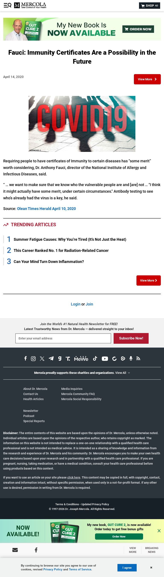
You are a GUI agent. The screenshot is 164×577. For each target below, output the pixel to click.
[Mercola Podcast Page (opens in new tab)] (131, 359)
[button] (147, 79)
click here (73, 477)
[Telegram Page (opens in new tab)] (51, 359)
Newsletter (30, 411)
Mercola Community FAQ (78, 394)
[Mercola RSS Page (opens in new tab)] (138, 359)
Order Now (119, 536)
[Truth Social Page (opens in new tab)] (68, 359)
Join (89, 304)
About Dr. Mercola (35, 389)
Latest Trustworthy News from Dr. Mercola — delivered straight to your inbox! (79, 329)
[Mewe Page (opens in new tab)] (81, 359)
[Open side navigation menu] (8, 5)
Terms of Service (80, 569)
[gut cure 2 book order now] (82, 39)
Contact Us (30, 394)
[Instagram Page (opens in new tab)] (33, 359)
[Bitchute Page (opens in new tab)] (114, 359)
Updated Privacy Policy (95, 504)
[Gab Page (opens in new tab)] (59, 359)
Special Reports (34, 421)
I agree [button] (127, 567)
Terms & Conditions (67, 504)
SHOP (151, 5)
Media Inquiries (71, 389)
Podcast (28, 416)
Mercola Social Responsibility (81, 399)
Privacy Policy (52, 569)
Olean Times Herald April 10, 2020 (46, 208)
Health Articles (33, 399)
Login (76, 304)
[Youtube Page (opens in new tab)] (105, 359)
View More (147, 280)
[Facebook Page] (36, 550)
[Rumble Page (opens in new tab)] (123, 359)
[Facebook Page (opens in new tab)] (25, 359)
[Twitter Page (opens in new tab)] (42, 359)
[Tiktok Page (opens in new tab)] (95, 359)
